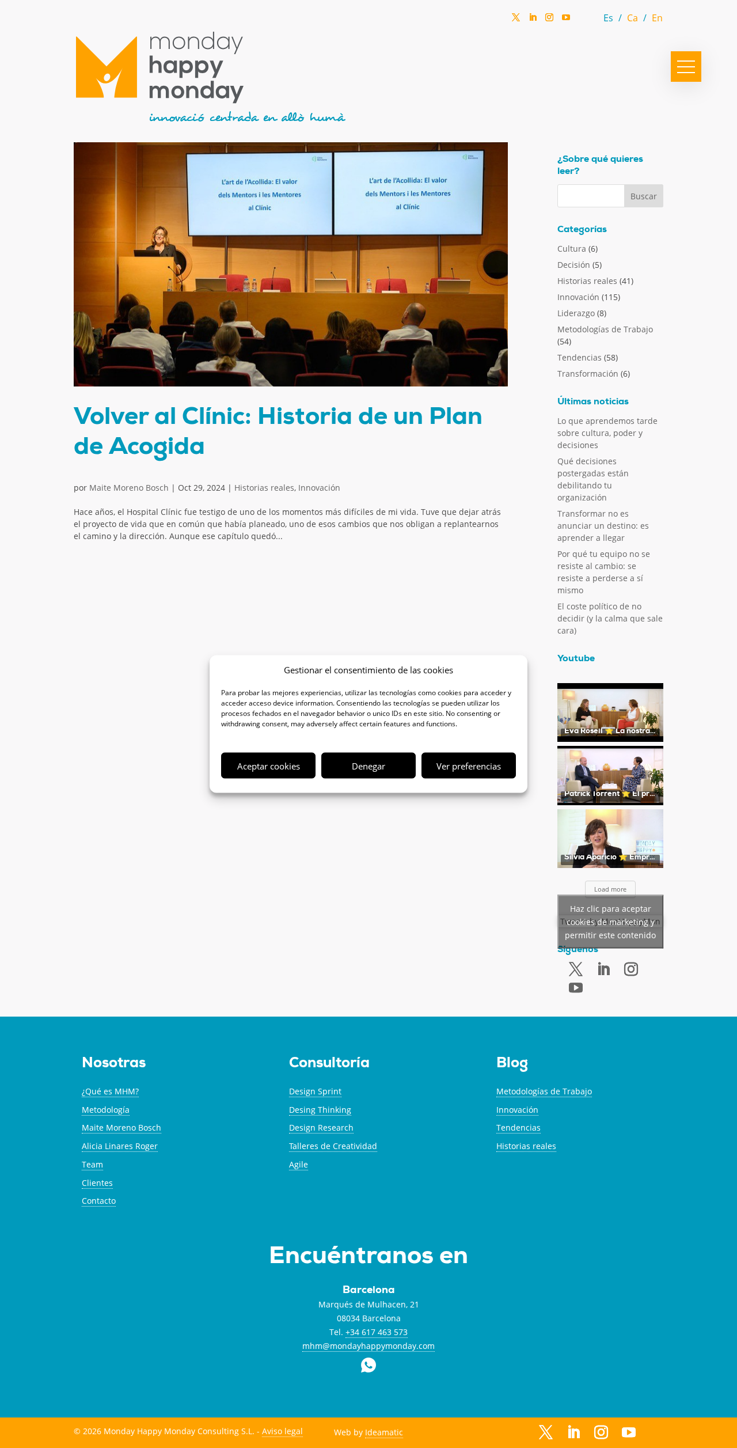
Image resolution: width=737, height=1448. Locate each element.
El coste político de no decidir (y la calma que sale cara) (610, 618)
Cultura (571, 248)
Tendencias (579, 357)
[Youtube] (576, 988)
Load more (610, 889)
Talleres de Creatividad (333, 1145)
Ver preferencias (468, 765)
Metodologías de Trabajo (605, 329)
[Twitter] (516, 20)
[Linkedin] (533, 20)
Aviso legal (282, 1431)
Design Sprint (315, 1091)
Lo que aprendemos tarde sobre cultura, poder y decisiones (607, 432)
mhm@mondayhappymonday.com (368, 1345)
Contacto (99, 1200)
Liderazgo (576, 313)
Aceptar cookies (268, 765)
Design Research (321, 1127)
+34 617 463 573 (376, 1331)
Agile (298, 1164)
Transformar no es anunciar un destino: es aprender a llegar (603, 525)
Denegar (368, 765)
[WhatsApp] (583, 20)
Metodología (106, 1109)
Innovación (319, 487)
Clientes (97, 1182)
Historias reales (264, 487)
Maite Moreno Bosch (129, 487)
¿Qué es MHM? (110, 1091)
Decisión (573, 264)
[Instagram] (549, 20)
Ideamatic (384, 1432)
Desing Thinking (320, 1109)
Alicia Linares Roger (120, 1145)
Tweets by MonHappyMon (610, 921)
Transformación (587, 373)
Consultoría (329, 1064)
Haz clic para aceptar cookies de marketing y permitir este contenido (610, 921)
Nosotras (114, 1064)
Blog (512, 1064)
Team (92, 1164)
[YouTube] (566, 20)
